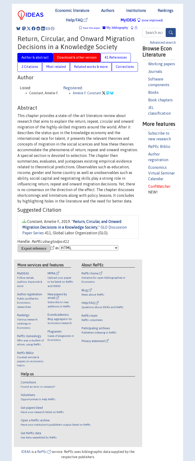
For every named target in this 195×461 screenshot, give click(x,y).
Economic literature (72, 10)
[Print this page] (52, 28)
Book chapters (160, 100)
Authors (107, 10)
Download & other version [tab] (77, 57)
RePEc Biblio (159, 146)
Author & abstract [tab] (35, 57)
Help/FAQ (75, 20)
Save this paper (91, 28)
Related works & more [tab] (91, 67)
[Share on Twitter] (29, 28)
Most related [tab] (56, 67)
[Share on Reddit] (38, 28)
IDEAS (26, 452)
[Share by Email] (48, 28)
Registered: (73, 88)
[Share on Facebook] (33, 28)
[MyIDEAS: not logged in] (133, 27)
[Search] (171, 32)
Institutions (136, 10)
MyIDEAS (142, 20)
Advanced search (163, 42)
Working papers (161, 64)
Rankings (165, 10)
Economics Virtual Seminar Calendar (161, 173)
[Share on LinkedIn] (43, 28)
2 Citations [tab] (29, 67)
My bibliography (117, 27)
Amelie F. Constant (87, 93)
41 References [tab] (116, 57)
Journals (155, 71)
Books (153, 92)
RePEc (42, 452)
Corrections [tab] (125, 67)
